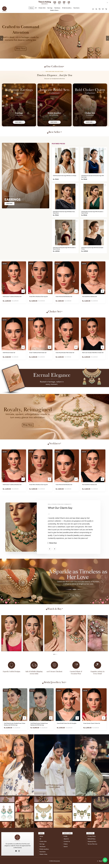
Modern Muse (43, 854)
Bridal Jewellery (66, 8)
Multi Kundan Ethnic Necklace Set (91, 296)
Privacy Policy (92, 836)
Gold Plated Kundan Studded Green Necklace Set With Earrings (91, 724)
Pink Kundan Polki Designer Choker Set (39, 352)
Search (66, 846)
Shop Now (9, 203)
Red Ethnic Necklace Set (63, 296)
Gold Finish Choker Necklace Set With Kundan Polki (92, 353)
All (36, 8)
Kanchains (76, 8)
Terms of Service (92, 844)
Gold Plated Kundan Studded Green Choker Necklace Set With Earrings (66, 724)
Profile (65, 836)
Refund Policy (91, 839)
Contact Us (67, 841)
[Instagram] (19, 850)
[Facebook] (16, 850)
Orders (66, 844)
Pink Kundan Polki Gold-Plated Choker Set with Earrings (67, 353)
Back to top (102, 861)
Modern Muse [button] (54, 10)
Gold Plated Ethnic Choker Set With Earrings (40, 723)
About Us (66, 839)
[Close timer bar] (107, 2)
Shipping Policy (92, 841)
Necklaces (57, 8)
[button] (96, 9)
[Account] (93, 9)
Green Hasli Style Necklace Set (37, 296)
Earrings (49, 8)
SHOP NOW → (19, 122)
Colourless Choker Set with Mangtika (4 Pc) (13, 723)
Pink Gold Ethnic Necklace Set (11, 296)
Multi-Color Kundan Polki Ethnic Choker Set (14, 352)
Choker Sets (42, 8)
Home (31, 8)
